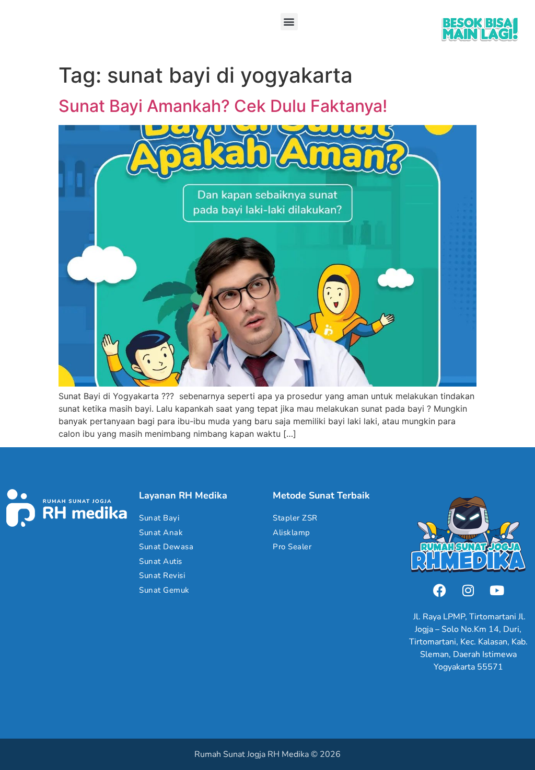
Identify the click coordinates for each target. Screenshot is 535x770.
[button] (289, 21)
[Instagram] (468, 590)
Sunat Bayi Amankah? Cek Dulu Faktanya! (223, 106)
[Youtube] (497, 590)
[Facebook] (439, 590)
